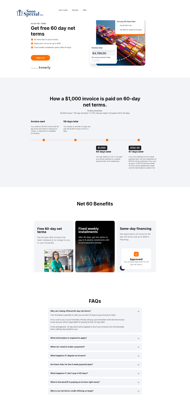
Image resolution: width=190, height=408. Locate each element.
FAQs (84, 10)
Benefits (75, 10)
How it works (63, 10)
